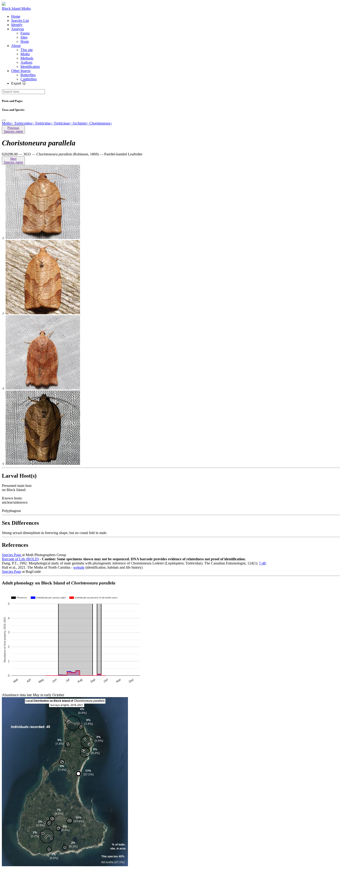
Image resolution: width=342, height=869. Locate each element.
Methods (26, 58)
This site (26, 50)
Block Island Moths (16, 8)
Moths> (8, 123)
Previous (13, 129)
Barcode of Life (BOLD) (20, 559)
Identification (30, 67)
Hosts (24, 41)
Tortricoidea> (24, 123)
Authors (26, 62)
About (15, 46)
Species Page (12, 555)
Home (15, 16)
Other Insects (20, 71)
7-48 (262, 563)
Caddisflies (28, 79)
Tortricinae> (63, 123)
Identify (17, 25)
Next (13, 160)
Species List (20, 21)
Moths (25, 54)
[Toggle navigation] (4, 120)
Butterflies (28, 75)
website (78, 567)
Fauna (25, 33)
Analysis (17, 29)
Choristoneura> (100, 123)
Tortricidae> (44, 123)
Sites (23, 37)
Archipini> (80, 123)
